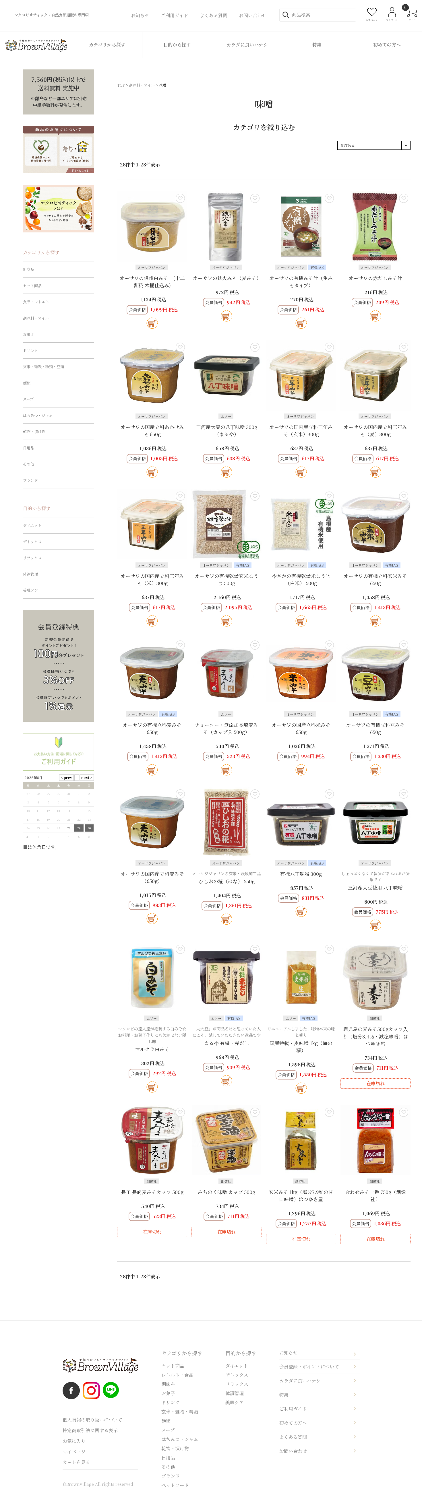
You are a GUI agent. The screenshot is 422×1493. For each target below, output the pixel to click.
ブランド (30, 480)
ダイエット (32, 525)
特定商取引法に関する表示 (90, 1430)
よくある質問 (293, 1437)
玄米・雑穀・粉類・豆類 (43, 366)
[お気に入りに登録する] (180, 198)
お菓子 (28, 334)
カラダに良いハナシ (247, 44)
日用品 (28, 448)
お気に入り (74, 1441)
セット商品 (32, 285)
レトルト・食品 (177, 1375)
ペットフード (175, 1485)
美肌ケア (30, 590)
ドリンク (30, 350)
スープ (28, 399)
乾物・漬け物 (34, 431)
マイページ (74, 1451)
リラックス (32, 557)
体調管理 (30, 574)
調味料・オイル (142, 85)
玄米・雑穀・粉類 (179, 1411)
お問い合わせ (293, 1451)
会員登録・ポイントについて (309, 1366)
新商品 (28, 269)
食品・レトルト (36, 301)
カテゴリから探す (107, 44)
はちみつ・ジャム (38, 415)
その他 (28, 464)
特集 (317, 44)
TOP (121, 85)
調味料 (168, 1384)
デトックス (32, 541)
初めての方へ (387, 44)
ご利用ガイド (293, 1408)
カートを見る (76, 1462)
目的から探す (177, 44)
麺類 (26, 383)
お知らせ (288, 1352)
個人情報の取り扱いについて (92, 1419)
